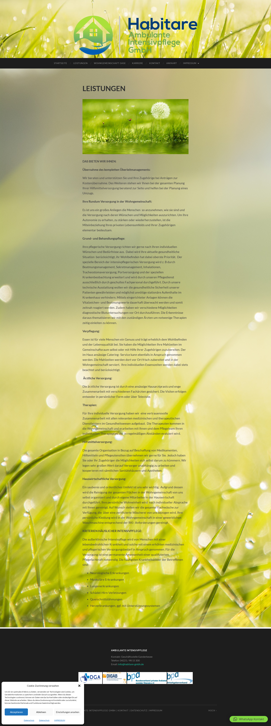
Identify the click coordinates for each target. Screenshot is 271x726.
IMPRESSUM (59, 720)
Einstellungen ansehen (67, 712)
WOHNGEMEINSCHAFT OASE (110, 63)
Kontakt (123, 710)
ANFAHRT (171, 63)
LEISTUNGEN (80, 63)
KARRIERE (137, 63)
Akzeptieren (16, 712)
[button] (79, 685)
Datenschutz (29, 720)
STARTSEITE (60, 63)
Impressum (155, 710)
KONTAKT (154, 63)
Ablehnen (41, 712)
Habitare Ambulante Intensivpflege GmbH (89, 710)
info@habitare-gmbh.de (131, 664)
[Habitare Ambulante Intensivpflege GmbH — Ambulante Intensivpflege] (135, 35)
